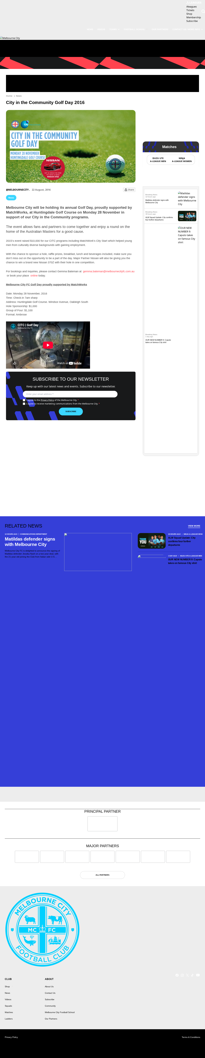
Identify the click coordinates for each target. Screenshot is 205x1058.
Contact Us (50, 993)
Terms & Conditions (191, 1037)
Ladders (9, 1019)
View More (194, 526)
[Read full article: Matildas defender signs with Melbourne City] (187, 199)
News (90, 29)
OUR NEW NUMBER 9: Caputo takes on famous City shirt (185, 561)
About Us (49, 986)
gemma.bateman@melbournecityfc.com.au (108, 271)
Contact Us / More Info (186, 29)
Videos (101, 29)
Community (50, 1006)
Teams (113, 29)
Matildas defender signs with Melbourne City (30, 541)
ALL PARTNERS (102, 875)
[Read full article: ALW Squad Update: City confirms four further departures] (187, 216)
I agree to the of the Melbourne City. (52, 400)
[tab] (158, 160)
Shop (7, 986)
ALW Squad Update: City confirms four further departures (182, 541)
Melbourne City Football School (60, 1012)
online (34, 275)
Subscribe (70, 411)
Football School (134, 29)
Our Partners (160, 29)
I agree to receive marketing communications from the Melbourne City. (63, 403)
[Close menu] (195, 1048)
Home (9, 95)
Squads (8, 1006)
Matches (9, 1012)
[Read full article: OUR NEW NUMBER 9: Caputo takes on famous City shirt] (187, 338)
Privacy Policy (47, 400)
